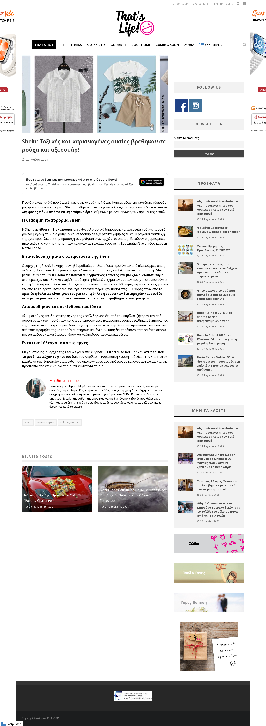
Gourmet (118, 45)
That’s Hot (44, 45)
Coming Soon (167, 45)
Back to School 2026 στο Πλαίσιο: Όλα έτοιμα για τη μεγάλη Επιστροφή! (217, 339)
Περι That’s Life (222, 3)
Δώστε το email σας (186, 138)
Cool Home (141, 45)
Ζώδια (189, 45)
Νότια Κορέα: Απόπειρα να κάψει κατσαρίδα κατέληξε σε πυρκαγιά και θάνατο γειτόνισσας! (133, 495)
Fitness (76, 45)
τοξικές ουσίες (69, 422)
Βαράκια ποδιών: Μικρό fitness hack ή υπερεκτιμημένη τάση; (214, 317)
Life (61, 45)
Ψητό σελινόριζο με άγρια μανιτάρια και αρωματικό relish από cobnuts (216, 295)
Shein (28, 422)
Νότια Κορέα (45, 422)
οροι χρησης (200, 3)
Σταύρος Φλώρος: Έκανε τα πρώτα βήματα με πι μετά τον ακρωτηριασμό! (217, 485)
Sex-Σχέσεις (96, 45)
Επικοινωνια (180, 3)
